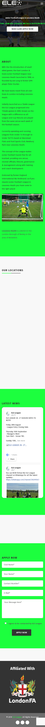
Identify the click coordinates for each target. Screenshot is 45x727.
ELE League (16, 413)
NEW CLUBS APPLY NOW (22, 29)
